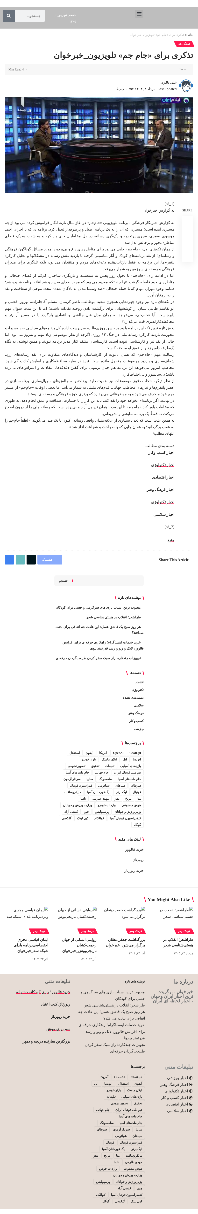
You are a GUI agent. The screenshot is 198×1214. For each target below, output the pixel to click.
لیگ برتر (121, 792)
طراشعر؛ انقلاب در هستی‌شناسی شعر (113, 617)
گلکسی (66, 818)
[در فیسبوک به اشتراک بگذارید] (173, 69)
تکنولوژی (138, 690)
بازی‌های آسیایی (130, 766)
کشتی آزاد (71, 811)
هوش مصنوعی (131, 805)
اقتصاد (139, 682)
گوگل (137, 825)
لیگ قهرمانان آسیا (98, 792)
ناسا (83, 798)
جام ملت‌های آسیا (129, 779)
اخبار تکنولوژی (162, 465)
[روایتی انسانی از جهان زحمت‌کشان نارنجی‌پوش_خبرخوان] (75, 920)
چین (86, 811)
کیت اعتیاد (49, 1004)
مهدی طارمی (100, 798)
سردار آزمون (72, 779)
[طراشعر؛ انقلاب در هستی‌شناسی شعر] (171, 920)
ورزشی (139, 728)
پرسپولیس (102, 811)
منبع (171, 540)
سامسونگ (106, 779)
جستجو (63, 580)
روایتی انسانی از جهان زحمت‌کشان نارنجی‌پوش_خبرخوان (79, 945)
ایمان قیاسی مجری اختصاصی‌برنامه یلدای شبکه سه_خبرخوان (31, 945)
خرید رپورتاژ (134, 870)
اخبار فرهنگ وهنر (160, 489)
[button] (139, 14)
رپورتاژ (138, 860)
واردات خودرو (107, 805)
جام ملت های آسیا (77, 772)
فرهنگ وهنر (184, 43)
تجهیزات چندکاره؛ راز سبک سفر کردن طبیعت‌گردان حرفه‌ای (98, 658)
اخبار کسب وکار (161, 452)
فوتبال (137, 792)
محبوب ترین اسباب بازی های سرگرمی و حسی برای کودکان (98, 607)
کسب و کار (136, 721)
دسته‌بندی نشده (133, 697)
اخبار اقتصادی (163, 477)
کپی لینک (83, 818)
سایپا (89, 779)
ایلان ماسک (109, 759)
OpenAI (118, 753)
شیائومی (104, 785)
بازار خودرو (88, 759)
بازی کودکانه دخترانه (32, 992)
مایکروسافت (72, 792)
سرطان (136, 785)
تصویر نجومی (76, 766)
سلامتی (139, 705)
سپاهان (120, 785)
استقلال (75, 753)
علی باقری (169, 82)
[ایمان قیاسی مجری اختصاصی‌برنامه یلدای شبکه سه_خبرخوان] (26, 920)
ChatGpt (135, 753)
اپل (125, 759)
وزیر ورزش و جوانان (128, 811)
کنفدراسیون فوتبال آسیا (125, 818)
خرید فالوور (134, 849)
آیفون (89, 753)
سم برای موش (58, 1029)
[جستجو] (9, 16)
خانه (190, 35)
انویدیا (137, 759)
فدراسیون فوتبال (81, 785)
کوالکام (99, 818)
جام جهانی (101, 772)
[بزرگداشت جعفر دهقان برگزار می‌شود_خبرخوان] (123, 920)
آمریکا (103, 753)
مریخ (128, 798)
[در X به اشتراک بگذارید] (166, 69)
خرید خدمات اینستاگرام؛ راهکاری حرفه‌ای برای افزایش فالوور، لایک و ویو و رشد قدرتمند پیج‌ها (111, 1031)
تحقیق (95, 766)
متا (139, 798)
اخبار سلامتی (164, 514)
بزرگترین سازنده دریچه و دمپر (46, 1041)
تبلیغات (109, 766)
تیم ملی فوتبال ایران (127, 772)
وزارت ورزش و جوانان (77, 805)
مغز (117, 798)
